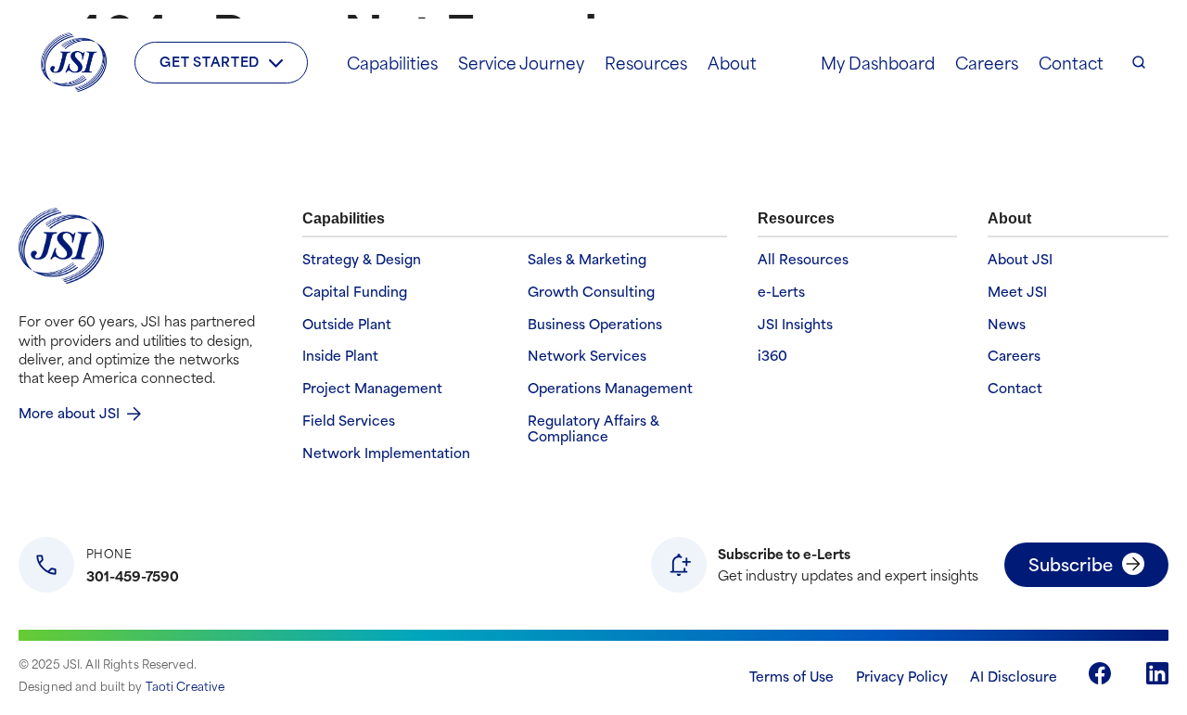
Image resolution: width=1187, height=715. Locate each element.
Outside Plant (346, 324)
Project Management (372, 388)
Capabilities (392, 62)
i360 (772, 356)
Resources (646, 62)
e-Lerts (781, 292)
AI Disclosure (1013, 675)
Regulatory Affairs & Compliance (593, 428)
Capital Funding (354, 292)
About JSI (1020, 259)
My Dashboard (878, 62)
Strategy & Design (361, 259)
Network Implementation (386, 453)
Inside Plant (340, 356)
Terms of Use (791, 675)
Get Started (210, 60)
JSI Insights (795, 324)
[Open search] (1138, 62)
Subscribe (1070, 563)
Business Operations (595, 324)
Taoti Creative (185, 685)
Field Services (348, 420)
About (732, 62)
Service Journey (521, 62)
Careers (986, 62)
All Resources (803, 259)
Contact (1071, 62)
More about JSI (69, 412)
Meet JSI (1017, 292)
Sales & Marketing (587, 259)
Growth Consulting (591, 292)
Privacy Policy (902, 675)
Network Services (587, 356)
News (1007, 324)
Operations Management (610, 388)
